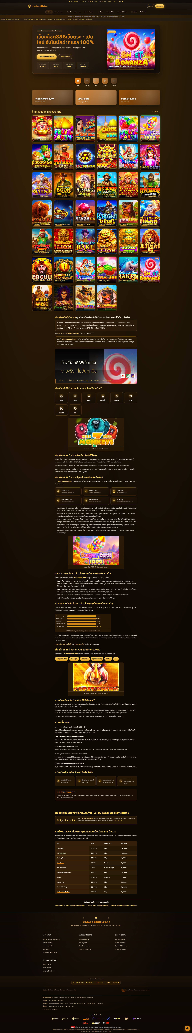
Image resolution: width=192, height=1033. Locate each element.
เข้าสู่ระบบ (150, 6)
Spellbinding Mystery (63, 892)
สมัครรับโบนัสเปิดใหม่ (47, 57)
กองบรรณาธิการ (47, 943)
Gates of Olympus (121, 946)
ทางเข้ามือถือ (100, 1003)
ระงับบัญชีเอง (83, 943)
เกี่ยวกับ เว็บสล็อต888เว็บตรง (51, 939)
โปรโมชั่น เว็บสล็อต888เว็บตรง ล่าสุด (98, 905)
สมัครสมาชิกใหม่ (79, 644)
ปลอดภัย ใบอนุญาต (64, 997)
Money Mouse (61, 867)
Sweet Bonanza (120, 943)
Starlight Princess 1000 (64, 872)
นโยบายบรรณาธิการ (48, 946)
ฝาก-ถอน (77, 12)
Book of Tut (60, 882)
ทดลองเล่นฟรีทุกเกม (53, 1006)
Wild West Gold (61, 853)
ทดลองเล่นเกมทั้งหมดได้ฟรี (63, 644)
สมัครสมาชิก (159, 6)
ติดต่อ (72, 1006)
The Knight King (62, 887)
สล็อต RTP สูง (47, 964)
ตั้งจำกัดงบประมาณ (84, 946)
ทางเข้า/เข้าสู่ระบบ (89, 12)
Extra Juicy (60, 848)
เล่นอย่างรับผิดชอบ (122, 12)
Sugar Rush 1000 (120, 949)
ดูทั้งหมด (156, 111)
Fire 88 (59, 877)
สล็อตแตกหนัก (47, 967)
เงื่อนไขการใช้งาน (107, 1031)
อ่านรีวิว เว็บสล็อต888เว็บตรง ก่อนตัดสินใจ (124, 905)
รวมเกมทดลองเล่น (120, 939)
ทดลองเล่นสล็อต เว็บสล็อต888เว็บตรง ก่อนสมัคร (70, 905)
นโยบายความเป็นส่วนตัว (96, 1031)
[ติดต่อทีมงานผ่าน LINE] (187, 1028)
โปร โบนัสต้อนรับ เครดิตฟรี (56, 1000)
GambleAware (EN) (85, 949)
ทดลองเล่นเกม (59, 12)
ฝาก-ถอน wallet (90, 1003)
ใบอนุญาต (133, 12)
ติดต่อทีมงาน (46, 949)
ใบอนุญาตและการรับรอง (50, 952)
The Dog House (61, 858)
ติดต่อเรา (142, 12)
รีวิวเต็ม (56, 997)
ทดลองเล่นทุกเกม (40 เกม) (51, 1010)
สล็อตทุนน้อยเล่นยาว (49, 971)
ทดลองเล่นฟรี (65, 57)
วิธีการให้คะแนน (118, 820)
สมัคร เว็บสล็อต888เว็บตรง (56, 1003)
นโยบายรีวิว (110, 12)
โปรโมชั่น (68, 12)
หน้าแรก (49, 12)
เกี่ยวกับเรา (100, 12)
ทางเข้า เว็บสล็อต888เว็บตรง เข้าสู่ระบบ (75, 1003)
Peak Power (60, 863)
